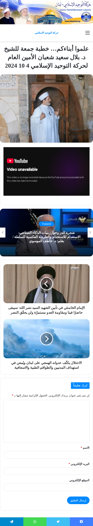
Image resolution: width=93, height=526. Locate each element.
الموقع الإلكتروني (79, 480)
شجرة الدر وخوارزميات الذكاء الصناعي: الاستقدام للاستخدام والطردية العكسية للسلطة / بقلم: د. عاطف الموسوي (46, 237)
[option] (46, 232)
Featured (46, 223)
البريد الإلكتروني (79, 464)
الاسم (85, 447)
